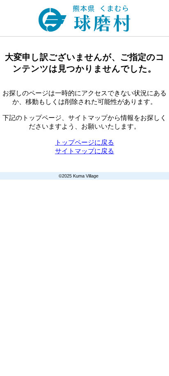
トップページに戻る (84, 142)
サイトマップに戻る (84, 151)
